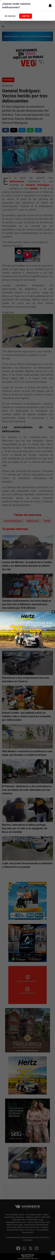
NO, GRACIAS (10, 16)
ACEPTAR (25, 16)
